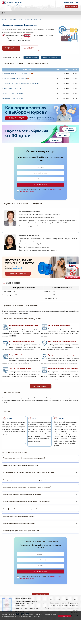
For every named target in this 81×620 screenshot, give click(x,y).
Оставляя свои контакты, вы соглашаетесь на (40, 190)
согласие (22, 617)
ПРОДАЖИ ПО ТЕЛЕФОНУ (11, 88)
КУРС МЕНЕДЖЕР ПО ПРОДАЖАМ (14, 78)
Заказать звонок (71, 6)
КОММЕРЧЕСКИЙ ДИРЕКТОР (12, 98)
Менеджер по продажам (11, 57)
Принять (65, 616)
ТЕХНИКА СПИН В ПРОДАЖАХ (13, 93)
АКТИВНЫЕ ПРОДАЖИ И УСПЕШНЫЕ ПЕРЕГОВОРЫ (20, 83)
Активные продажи (31, 57)
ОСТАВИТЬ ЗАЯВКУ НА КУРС (11, 48)
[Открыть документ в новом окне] (7, 605)
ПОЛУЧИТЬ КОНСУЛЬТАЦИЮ (30, 48)
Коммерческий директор (51, 57)
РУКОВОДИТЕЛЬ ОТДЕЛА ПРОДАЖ (14, 73)
